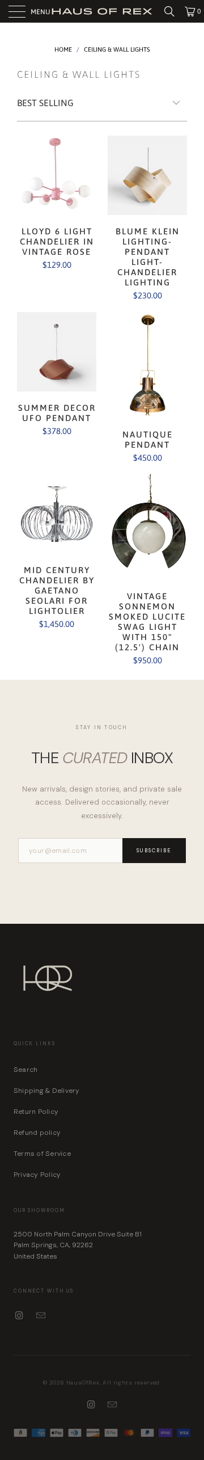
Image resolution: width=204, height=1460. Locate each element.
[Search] (173, 11)
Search (25, 1069)
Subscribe (154, 850)
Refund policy (37, 1132)
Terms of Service (42, 1153)
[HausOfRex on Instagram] (20, 1316)
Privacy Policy (37, 1174)
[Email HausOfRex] (41, 1316)
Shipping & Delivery (47, 1090)
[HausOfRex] (102, 11)
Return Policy (36, 1111)
